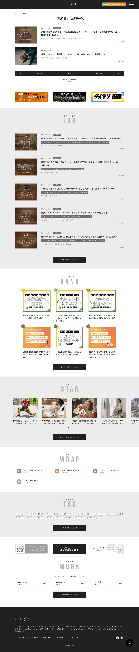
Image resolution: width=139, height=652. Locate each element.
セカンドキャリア (21, 514)
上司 (100, 518)
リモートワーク (80, 518)
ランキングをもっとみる (69, 367)
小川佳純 (29, 518)
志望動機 (40, 514)
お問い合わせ (47, 638)
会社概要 (60, 638)
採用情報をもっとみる (69, 594)
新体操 (72, 514)
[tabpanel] (25, 411)
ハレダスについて (21, 638)
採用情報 (35, 638)
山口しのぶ (39, 518)
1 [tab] (68, 427)
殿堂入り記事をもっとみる (69, 437)
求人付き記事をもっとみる (69, 259)
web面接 (86, 514)
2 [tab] (70, 427)
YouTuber (19, 518)
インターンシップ (98, 514)
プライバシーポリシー (75, 638)
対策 (56, 514)
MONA (49, 514)
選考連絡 (49, 518)
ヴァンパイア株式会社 (115, 514)
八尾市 (64, 514)
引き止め (59, 518)
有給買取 (68, 518)
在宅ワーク (92, 518)
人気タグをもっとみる (69, 528)
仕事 (32, 514)
